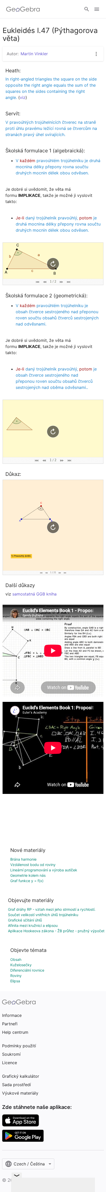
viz (22, 97)
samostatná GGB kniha (34, 594)
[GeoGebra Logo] (23, 9)
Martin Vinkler (34, 53)
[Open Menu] (97, 9)
